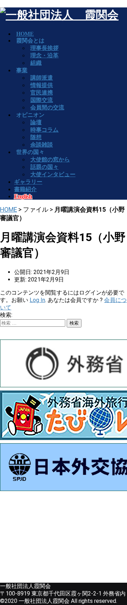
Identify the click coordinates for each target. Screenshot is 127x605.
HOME (8, 209)
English (23, 196)
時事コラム (44, 130)
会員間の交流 (47, 107)
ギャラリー (28, 182)
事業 (22, 70)
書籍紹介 (25, 189)
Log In (37, 300)
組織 (36, 63)
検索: (6, 315)
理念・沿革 (44, 55)
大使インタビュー (52, 174)
